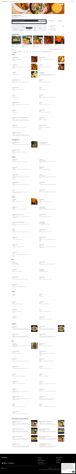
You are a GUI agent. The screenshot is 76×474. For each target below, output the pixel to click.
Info (25, 16)
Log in (69, 1)
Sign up (72, 1)
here (65, 469)
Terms (55, 468)
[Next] (63, 34)
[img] (29, 28)
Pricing (58, 468)
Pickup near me (58, 460)
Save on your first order (42, 463)
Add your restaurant (41, 460)
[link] (60, 4)
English (58, 462)
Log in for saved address (42, 20)
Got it (73, 471)
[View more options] (62, 4)
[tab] (14, 51)
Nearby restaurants (59, 457)
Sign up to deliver (41, 462)
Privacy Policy (50, 468)
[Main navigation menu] (2, 1)
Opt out (70, 471)
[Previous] (62, 34)
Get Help (39, 457)
